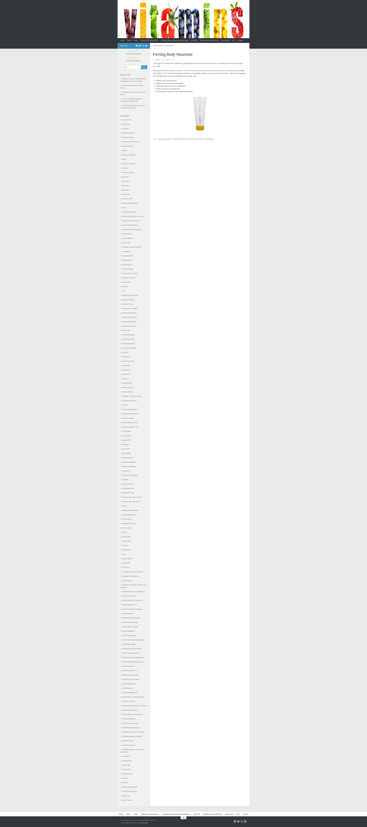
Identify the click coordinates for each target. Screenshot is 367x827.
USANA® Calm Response (130, 723)
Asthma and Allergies (128, 155)
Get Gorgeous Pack (128, 343)
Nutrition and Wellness (129, 466)
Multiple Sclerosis (127, 457)
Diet (123, 291)
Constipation (126, 251)
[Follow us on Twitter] (140, 46)
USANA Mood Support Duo (130, 653)
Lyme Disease (126, 436)
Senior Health (126, 536)
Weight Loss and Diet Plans (209, 40)
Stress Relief (126, 563)
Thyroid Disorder (127, 580)
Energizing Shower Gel (129, 313)
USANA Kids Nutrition (129, 644)
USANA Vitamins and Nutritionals (132, 714)
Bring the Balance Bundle (130, 203)
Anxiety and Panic (127, 146)
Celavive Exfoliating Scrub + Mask (133, 216)
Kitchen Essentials (128, 418)
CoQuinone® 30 (127, 260)
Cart (233, 40)
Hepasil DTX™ (127, 374)
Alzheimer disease (128, 137)
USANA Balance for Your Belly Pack (133, 591)
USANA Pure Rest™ (128, 701)
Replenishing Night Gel (129, 515)
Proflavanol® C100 (128, 488)
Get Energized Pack (128, 339)
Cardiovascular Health (129, 212)
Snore (124, 554)
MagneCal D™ (126, 440)
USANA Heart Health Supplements (133, 640)
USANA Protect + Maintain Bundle (132, 697)
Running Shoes (127, 528)
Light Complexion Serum (130, 422)
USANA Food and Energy (130, 622)
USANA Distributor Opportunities (132, 609)
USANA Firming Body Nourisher (180, 139)
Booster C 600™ (127, 199)
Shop (135, 40)
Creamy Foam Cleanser (129, 273)
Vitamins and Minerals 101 (149, 40)
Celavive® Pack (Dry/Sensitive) (132, 229)
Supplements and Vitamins (130, 576)
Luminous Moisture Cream (130, 427)
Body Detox (126, 185)
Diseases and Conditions (130, 308)
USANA (185, 71)
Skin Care (125, 545)
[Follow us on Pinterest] (146, 46)
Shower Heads (126, 541)
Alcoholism (125, 128)
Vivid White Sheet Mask (129, 791)
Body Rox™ (126, 190)
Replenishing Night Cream (130, 510)
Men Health (125, 449)
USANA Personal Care (196, 139)
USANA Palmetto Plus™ (130, 670)
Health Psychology (128, 361)
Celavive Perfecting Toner (130, 225)
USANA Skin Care (208, 139)
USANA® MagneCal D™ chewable (133, 732)
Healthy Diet (126, 365)
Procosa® (125, 479)
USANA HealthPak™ (128, 631)
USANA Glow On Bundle (130, 627)
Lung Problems (127, 431)
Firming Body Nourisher (163, 46)
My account (225, 40)
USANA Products (127, 688)
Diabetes (125, 286)
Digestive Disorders (128, 300)
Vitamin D (125, 778)
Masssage (125, 444)
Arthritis (124, 150)
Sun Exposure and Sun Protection (132, 572)
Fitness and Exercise (128, 326)
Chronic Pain (126, 242)
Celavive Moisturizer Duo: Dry (131, 221)
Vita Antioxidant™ (127, 774)
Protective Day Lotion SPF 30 (131, 501)
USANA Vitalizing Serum (130, 710)
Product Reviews (127, 484)
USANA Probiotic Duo (129, 684)
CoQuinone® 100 (127, 256)
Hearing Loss (126, 370)
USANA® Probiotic (128, 741)
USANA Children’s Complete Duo (132, 600)
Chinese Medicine (127, 238)
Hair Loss (125, 352)
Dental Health (126, 282)
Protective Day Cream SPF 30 (131, 497)
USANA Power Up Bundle (130, 675)
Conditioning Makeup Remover (131, 247)
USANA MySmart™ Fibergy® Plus (133, 657)
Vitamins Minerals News (129, 787)
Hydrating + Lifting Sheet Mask (131, 396)
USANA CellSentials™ (129, 596)
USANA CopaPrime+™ (129, 605)
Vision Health (126, 765)
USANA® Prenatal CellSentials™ (132, 736)
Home (122, 40)
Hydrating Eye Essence (129, 400)
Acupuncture (126, 124)
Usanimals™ (126, 756)
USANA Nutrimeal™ (128, 666)
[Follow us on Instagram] (143, 46)
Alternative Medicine (128, 133)
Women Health (126, 800)
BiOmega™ (126, 177)
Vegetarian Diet (127, 760)
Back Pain (125, 168)
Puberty (124, 506)
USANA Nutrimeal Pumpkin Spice (132, 662)
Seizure (124, 532)
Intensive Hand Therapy (129, 409)
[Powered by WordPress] (128, 823)
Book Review (126, 194)
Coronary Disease (128, 269)
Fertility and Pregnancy (129, 317)
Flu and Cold (126, 330)
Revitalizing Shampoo (129, 523)
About (129, 40)
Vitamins (125, 782)
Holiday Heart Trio (127, 392)
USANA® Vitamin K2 (128, 745)
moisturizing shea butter (164, 139)
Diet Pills (194, 40)
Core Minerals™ (127, 264)
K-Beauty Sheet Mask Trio (130, 414)
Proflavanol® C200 (128, 493)
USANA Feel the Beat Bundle (131, 618)
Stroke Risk (126, 567)
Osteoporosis (126, 471)
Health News (126, 357)
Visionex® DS (126, 769)
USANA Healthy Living (129, 635)
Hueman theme (144, 823)
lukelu (157, 59)
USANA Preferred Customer (131, 679)
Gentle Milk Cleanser (128, 335)
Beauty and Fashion (128, 172)
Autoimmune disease (128, 163)
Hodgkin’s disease (128, 387)
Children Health (127, 234)
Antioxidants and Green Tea (130, 142)
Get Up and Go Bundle (129, 348)
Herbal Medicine (127, 383)
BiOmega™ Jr (126, 181)
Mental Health (126, 453)
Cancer (124, 207)
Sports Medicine (127, 558)
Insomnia (125, 405)
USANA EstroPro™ (128, 613)
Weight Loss (126, 796)
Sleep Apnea (126, 550)
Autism (124, 159)
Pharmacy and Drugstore (130, 475)
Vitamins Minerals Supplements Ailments (175, 40)
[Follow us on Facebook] (137, 46)
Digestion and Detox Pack (130, 295)
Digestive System (127, 304)
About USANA (126, 120)
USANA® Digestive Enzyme (131, 727)
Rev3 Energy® (126, 519)
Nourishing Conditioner (129, 462)
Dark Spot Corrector (128, 278)
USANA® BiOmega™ (129, 719)
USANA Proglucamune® (130, 692)
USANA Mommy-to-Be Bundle (131, 648)
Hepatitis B (125, 378)
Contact (240, 40)
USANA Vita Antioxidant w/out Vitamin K (134, 706)
